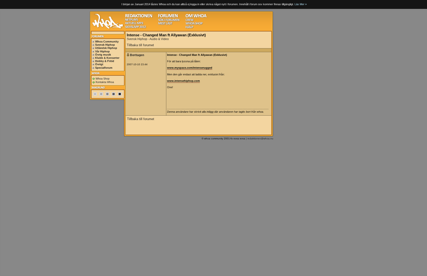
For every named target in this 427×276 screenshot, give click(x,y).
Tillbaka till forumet (140, 45)
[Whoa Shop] (194, 24)
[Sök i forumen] (169, 20)
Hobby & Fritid (104, 61)
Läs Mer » (301, 4)
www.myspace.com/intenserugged (189, 67)
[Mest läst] (165, 24)
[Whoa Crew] (189, 20)
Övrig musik (103, 54)
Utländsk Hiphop (106, 47)
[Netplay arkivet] (131, 20)
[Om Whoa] (196, 17)
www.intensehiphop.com (183, 80)
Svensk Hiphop (105, 44)
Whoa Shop (102, 78)
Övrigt (99, 64)
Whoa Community (107, 41)
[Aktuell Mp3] (134, 23)
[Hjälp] (189, 27)
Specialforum (103, 67)
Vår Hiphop (102, 51)
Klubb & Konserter (107, 57)
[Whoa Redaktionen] (138, 17)
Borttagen (137, 55)
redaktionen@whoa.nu (260, 138)
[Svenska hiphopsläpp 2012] (135, 27)
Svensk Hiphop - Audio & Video (148, 39)
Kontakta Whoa (105, 82)
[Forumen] (168, 17)
